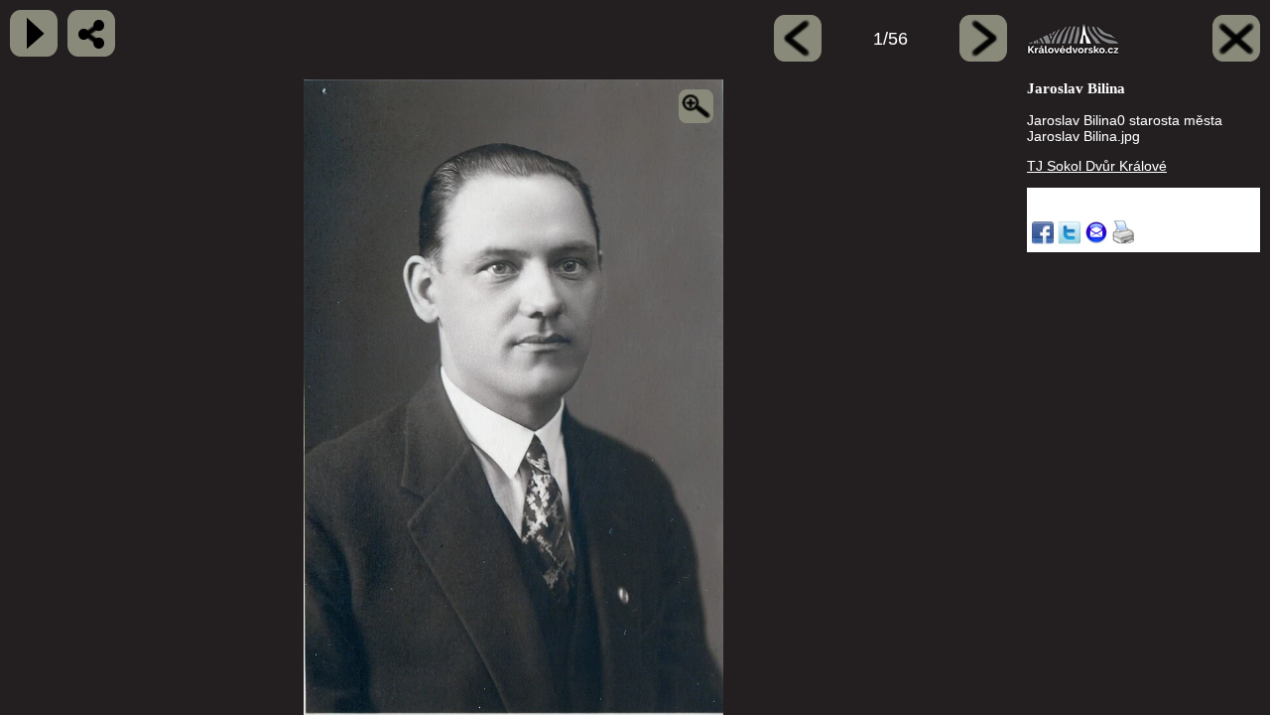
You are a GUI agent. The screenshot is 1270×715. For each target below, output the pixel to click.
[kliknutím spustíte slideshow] (34, 33)
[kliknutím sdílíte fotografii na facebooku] (91, 33)
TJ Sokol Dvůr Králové (1097, 166)
